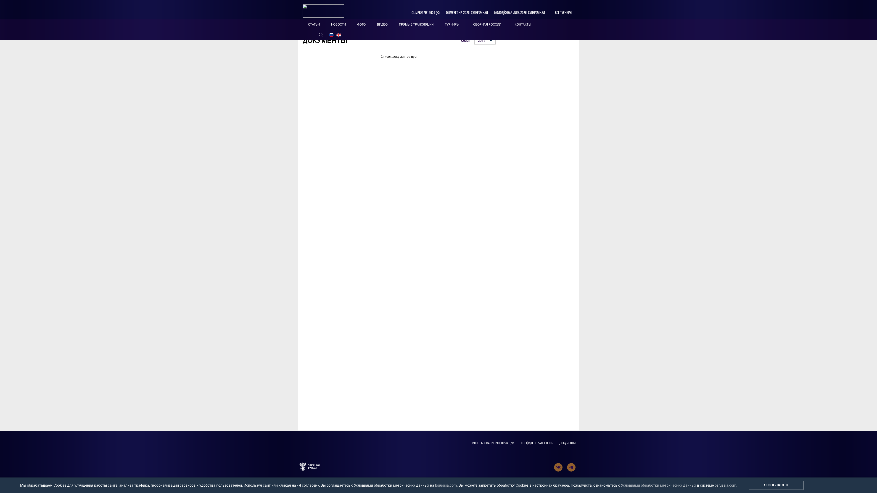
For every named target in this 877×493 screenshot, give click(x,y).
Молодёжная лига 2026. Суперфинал (519, 12)
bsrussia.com (446, 485)
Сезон (465, 40)
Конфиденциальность (536, 442)
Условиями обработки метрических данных (658, 485)
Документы (567, 442)
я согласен (776, 485)
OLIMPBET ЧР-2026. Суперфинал (467, 12)
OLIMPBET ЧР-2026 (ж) (426, 12)
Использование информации (493, 442)
